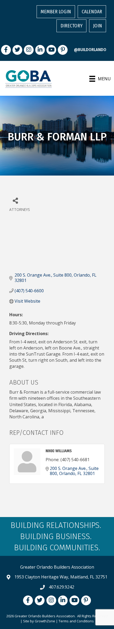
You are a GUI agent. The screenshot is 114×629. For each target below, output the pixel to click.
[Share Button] (15, 200)
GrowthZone (45, 621)
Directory (71, 26)
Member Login (56, 12)
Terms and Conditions (76, 621)
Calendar (92, 12)
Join (97, 26)
